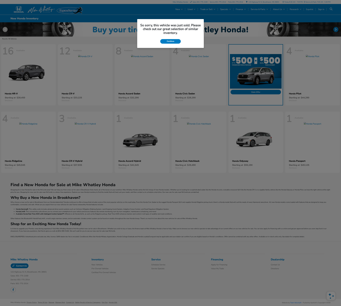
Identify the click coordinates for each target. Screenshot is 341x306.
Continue (170, 41)
